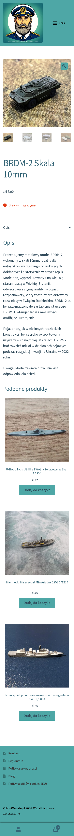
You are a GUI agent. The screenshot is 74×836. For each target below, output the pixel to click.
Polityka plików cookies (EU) (27, 784)
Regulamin (15, 761)
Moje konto (18, 829)
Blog (11, 776)
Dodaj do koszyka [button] (37, 490)
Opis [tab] (6, 227)
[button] (64, 66)
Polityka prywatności (22, 768)
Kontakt (14, 753)
